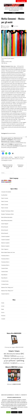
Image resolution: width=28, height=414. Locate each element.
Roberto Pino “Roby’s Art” (7, 287)
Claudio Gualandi (5, 236)
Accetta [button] (8, 412)
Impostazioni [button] (14, 412)
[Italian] (4, 181)
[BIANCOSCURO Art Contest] (14, 6)
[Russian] (6, 181)
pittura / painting (6, 26)
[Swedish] (9, 181)
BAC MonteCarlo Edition (12, 354)
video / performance (21, 363)
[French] (3, 180)
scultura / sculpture (10, 363)
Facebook (17, 141)
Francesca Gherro (5, 255)
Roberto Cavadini (5, 242)
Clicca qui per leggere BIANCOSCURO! (14, 347)
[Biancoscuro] (14, 375)
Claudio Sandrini (5, 293)
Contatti (3, 318)
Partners (3, 315)
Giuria (2, 312)
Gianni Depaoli (4, 223)
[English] (2, 180)
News (2, 309)
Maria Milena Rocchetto (6, 217)
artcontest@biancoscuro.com (14, 397)
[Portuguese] (10, 180)
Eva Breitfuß (4, 195)
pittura (10, 160)
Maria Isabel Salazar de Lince (8, 252)
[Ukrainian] (10, 181)
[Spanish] (6, 180)
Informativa (14, 408)
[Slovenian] (7, 181)
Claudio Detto (4, 268)
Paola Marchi (4, 274)
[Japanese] (7, 180)
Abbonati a (14, 384)
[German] (4, 180)
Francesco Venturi (20, 165)
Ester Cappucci (4, 249)
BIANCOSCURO (8, 158)
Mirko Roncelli (4, 227)
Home (2, 303)
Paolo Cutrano (4, 198)
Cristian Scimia (4, 281)
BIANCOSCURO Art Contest (17, 158)
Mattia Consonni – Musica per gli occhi (8, 166)
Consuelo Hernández (6, 191)
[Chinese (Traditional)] (9, 180)
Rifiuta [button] (20, 412)
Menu (14, 12)
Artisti (2, 306)
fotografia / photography (11, 358)
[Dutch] (3, 181)
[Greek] (2, 181)
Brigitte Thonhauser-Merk (7, 211)
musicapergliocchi (5, 160)
